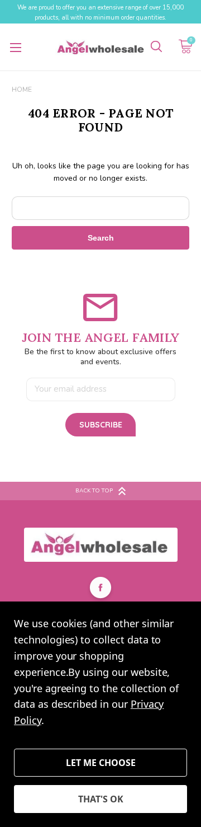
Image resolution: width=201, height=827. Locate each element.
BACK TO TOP (94, 491)
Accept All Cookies (100, 799)
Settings (100, 763)
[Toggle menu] (15, 47)
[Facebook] (100, 589)
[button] (101, 545)
